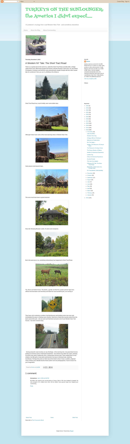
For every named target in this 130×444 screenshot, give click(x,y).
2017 (87, 121)
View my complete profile (90, 78)
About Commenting (49, 30)
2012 (87, 197)
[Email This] (44, 367)
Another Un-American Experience (95, 152)
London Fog (90, 154)
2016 (87, 123)
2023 (87, 108)
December (90, 131)
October (89, 175)
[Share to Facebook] (50, 367)
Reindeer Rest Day (91, 135)
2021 (87, 112)
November (90, 173)
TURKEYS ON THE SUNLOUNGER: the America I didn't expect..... (64, 12)
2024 (87, 105)
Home (26, 30)
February (89, 192)
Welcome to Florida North (93, 140)
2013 (87, 129)
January (89, 195)
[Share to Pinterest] (52, 367)
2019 (87, 116)
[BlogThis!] (46, 367)
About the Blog (35, 30)
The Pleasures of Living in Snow (95, 148)
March (89, 190)
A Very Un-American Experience (95, 156)
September (90, 177)
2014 (87, 127)
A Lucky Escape (91, 159)
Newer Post (29, 417)
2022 (87, 110)
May (88, 186)
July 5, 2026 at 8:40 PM (43, 378)
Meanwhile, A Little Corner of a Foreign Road (94, 167)
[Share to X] (48, 367)
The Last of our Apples (92, 161)
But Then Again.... (91, 142)
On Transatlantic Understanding (95, 170)
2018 (87, 118)
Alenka (88, 61)
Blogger (71, 431)
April (88, 188)
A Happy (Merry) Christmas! (94, 138)
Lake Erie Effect (91, 133)
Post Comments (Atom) (38, 420)
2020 (87, 114)
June (88, 184)
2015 (87, 125)
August (89, 179)
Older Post (75, 417)
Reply (31, 386)
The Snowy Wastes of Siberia (94, 150)
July (88, 181)
